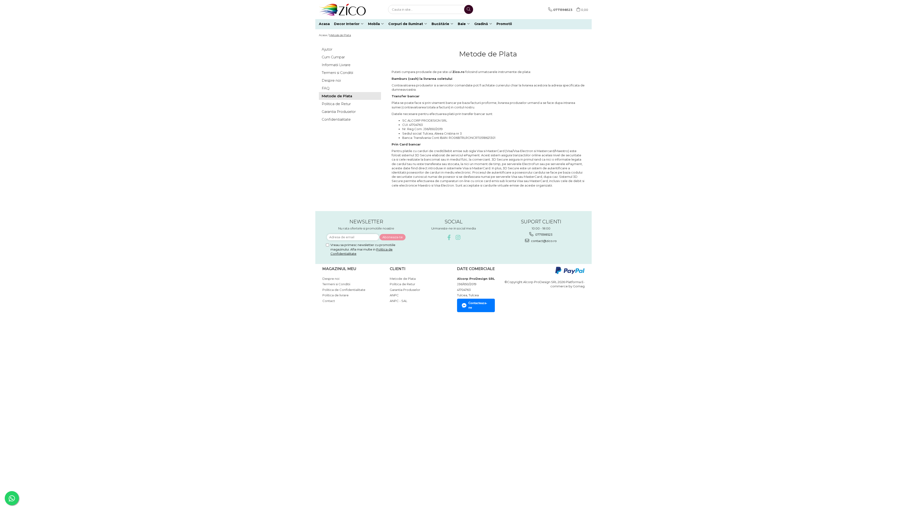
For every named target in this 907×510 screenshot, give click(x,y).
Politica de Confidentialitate (343, 290)
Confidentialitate (336, 119)
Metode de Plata (340, 35)
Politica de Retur (336, 104)
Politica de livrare (335, 295)
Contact (328, 301)
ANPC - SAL (398, 301)
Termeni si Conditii (337, 72)
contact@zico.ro (543, 241)
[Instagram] (458, 237)
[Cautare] (468, 9)
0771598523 (543, 234)
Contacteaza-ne (477, 305)
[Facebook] (449, 237)
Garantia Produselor (339, 111)
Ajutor (327, 49)
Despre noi (331, 80)
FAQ (325, 88)
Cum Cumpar (333, 57)
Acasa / (324, 35)
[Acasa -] (342, 10)
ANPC (394, 295)
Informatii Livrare (336, 65)
